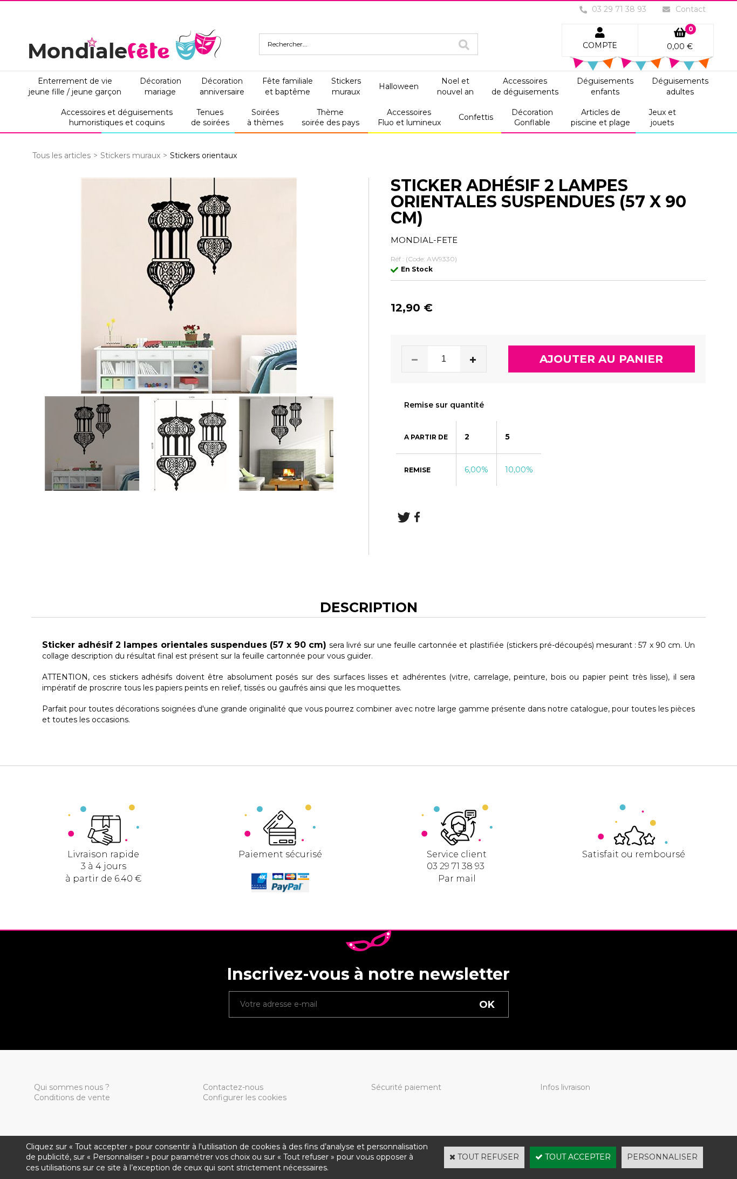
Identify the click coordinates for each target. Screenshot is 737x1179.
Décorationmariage (160, 86)
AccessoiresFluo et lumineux (409, 117)
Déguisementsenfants (605, 86)
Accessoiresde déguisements (525, 86)
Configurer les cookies (244, 1097)
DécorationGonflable (532, 117)
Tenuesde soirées (210, 117)
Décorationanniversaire (222, 86)
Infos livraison (565, 1087)
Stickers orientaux (203, 155)
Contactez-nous (233, 1087)
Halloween (399, 86)
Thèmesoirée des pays (330, 117)
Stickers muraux (130, 155)
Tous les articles (61, 155)
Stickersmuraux (346, 86)
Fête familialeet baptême (287, 86)
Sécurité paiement (406, 1087)
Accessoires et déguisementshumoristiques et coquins (117, 117)
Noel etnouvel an (455, 86)
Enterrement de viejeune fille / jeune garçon (75, 86)
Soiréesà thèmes (265, 117)
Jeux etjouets (662, 117)
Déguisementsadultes (680, 86)
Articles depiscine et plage (600, 117)
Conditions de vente (72, 1097)
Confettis (476, 117)
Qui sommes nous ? (72, 1087)
